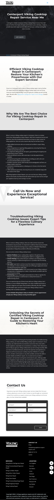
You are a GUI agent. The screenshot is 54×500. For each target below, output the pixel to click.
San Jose (31, 466)
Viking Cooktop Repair (12, 486)
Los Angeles (32, 463)
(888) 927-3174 (33, 452)
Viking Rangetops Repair (12, 483)
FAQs (30, 445)
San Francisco (33, 479)
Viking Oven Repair (11, 478)
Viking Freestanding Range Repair (15, 481)
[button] (51, 472)
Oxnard (31, 487)
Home (8, 55)
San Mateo (32, 468)
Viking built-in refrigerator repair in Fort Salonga (30, 94)
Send (40, 427)
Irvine (30, 471)
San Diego (32, 476)
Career (30, 455)
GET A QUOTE (19, 37)
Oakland (31, 474)
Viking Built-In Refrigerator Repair (15, 463)
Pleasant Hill (32, 481)
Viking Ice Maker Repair (12, 470)
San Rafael (32, 484)
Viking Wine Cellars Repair (13, 473)
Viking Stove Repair (11, 476)
